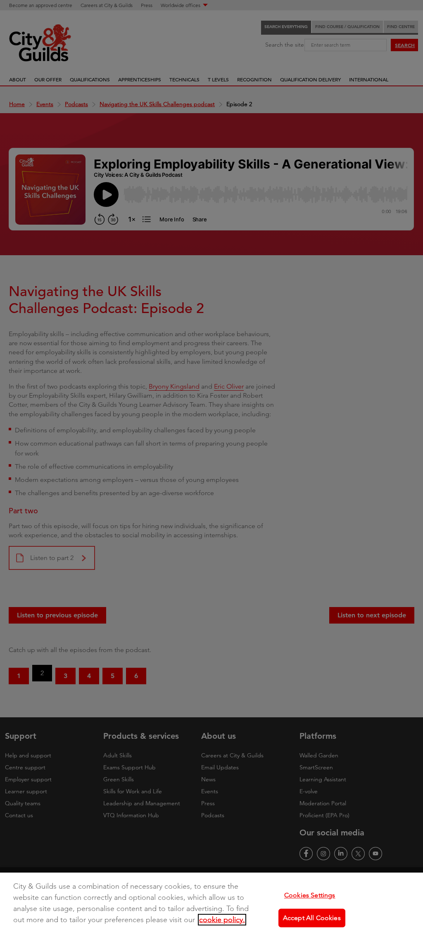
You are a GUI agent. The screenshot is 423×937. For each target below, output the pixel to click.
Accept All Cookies (312, 918)
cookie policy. (222, 919)
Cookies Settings (309, 895)
